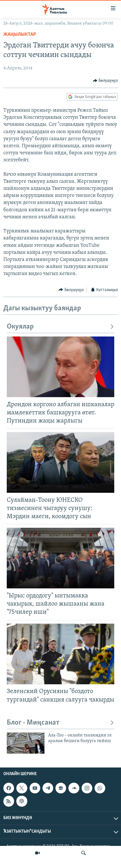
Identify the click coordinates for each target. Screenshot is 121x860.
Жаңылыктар (19, 34)
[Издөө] (83, 853)
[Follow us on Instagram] (87, 788)
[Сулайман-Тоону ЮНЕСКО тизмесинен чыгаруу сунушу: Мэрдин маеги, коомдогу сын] (60, 462)
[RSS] (8, 801)
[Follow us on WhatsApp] (100, 788)
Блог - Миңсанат (33, 723)
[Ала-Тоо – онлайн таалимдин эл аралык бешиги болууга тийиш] (25, 743)
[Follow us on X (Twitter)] (21, 788)
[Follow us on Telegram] (47, 788)
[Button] (105, 80)
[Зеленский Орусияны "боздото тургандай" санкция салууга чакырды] (60, 654)
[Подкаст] (21, 801)
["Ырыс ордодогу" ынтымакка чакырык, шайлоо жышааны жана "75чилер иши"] (60, 558)
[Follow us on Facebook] (8, 788)
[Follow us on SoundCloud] (73, 788)
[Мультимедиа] (37, 853)
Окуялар (20, 327)
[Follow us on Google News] (60, 788)
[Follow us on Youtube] (35, 788)
